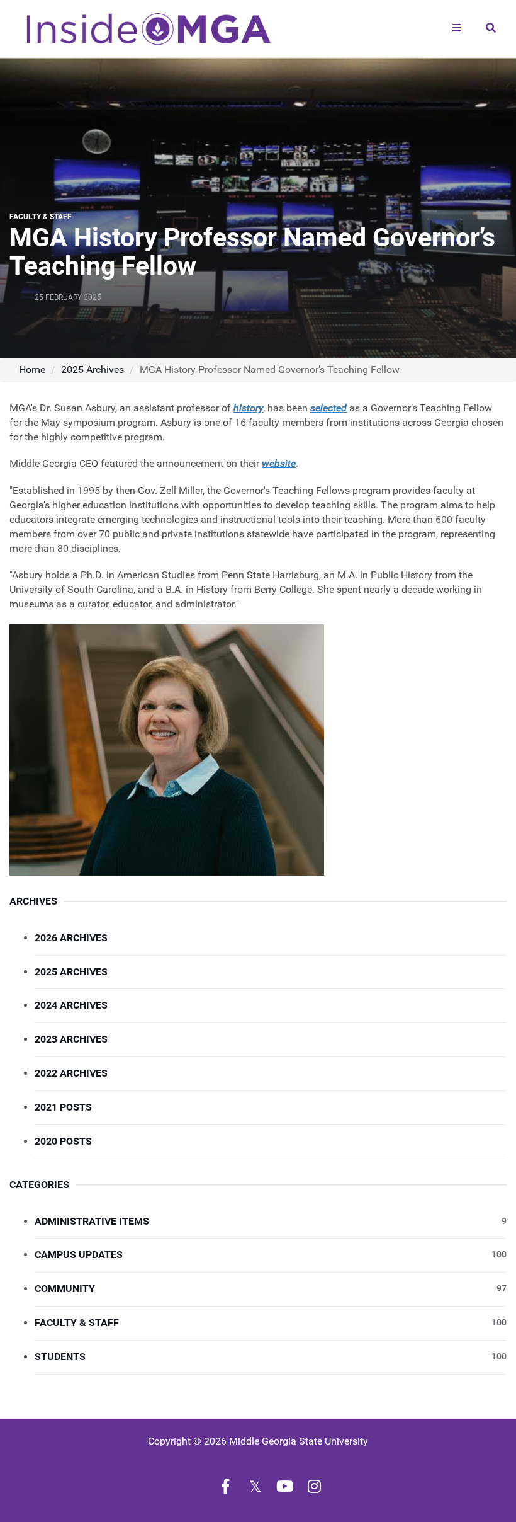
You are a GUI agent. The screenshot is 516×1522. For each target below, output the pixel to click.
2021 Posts (63, 1107)
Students (271, 1357)
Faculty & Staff (271, 1323)
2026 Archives (71, 938)
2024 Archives (71, 1005)
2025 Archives (92, 369)
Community (271, 1289)
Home (32, 369)
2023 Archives (71, 1039)
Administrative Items (271, 1221)
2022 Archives (71, 1073)
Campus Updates (271, 1255)
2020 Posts (63, 1141)
